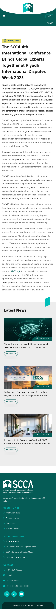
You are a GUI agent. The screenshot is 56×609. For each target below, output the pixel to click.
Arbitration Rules (13, 513)
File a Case (10, 523)
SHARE (49, 23)
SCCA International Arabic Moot (19, 552)
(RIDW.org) (15, 271)
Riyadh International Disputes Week (21, 547)
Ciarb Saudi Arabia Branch (17, 557)
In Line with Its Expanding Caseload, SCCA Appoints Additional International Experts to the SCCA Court (27, 441)
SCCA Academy (12, 541)
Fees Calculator (12, 518)
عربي (49, 15)
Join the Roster (12, 529)
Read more (11, 353)
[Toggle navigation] (4, 16)
